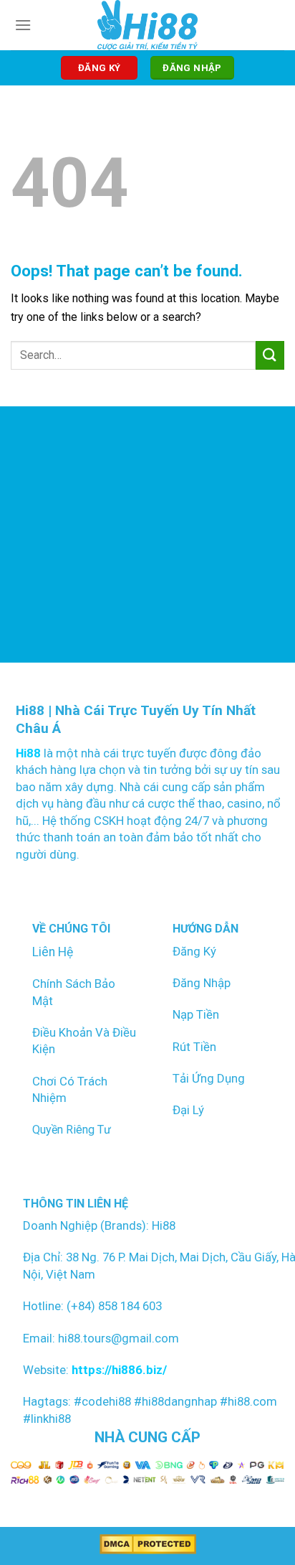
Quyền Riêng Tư (71, 1129)
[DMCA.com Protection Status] (148, 1544)
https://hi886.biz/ (118, 1370)
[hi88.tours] (148, 25)
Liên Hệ (52, 952)
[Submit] (270, 355)
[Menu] (23, 24)
